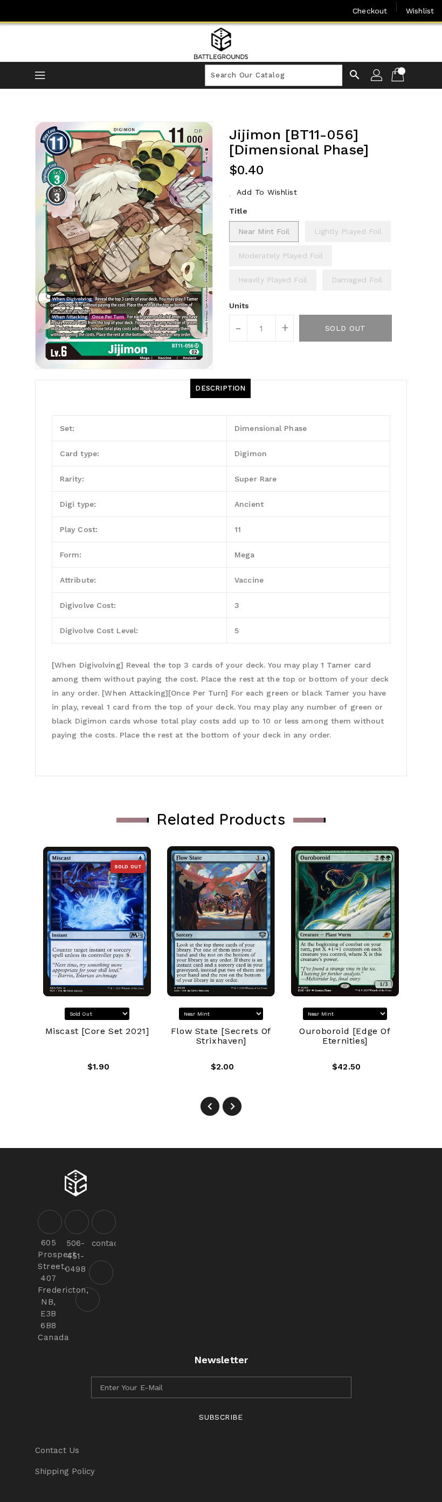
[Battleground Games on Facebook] (17, 11)
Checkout (370, 10)
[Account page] (377, 75)
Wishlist (420, 10)
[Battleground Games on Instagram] (38, 11)
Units (239, 305)
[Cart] (399, 75)
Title (238, 211)
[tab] (220, 388)
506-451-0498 (75, 1256)
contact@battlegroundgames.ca (102, 1243)
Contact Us (57, 1450)
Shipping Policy (65, 1471)
